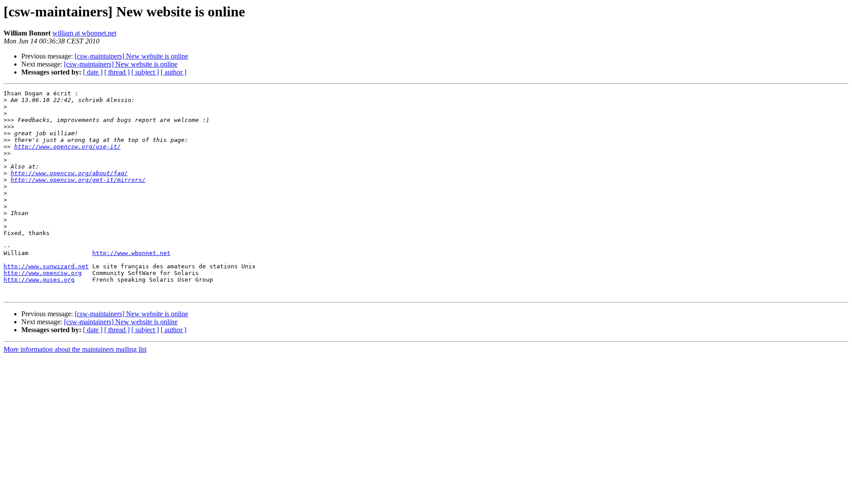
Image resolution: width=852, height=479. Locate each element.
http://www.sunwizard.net (46, 266)
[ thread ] (117, 72)
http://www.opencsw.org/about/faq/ (69, 173)
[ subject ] (145, 72)
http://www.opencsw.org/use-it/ (67, 146)
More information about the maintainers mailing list (75, 349)
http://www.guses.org (39, 279)
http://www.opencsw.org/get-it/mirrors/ (78, 180)
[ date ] (93, 72)
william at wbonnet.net (84, 33)
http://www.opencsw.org (43, 273)
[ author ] (173, 72)
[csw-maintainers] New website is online (131, 56)
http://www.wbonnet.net (131, 253)
